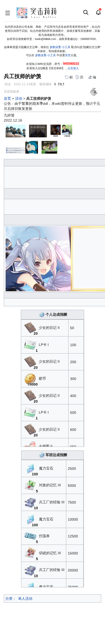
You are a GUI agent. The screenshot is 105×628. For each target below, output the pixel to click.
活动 (18, 98)
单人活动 (25, 598)
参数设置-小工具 (60, 47)
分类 (8, 598)
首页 (68, 55)
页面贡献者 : (12, 91)
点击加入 (73, 68)
